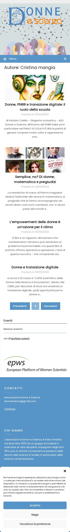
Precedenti (20, 306)
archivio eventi (20, 338)
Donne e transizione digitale (35, 267)
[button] (65, 471)
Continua (9, 409)
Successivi (50, 306)
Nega (35, 514)
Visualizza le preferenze (35, 524)
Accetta (35, 505)
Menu (12, 59)
